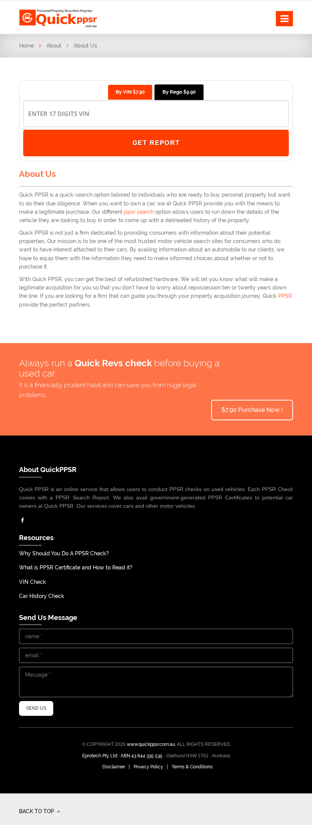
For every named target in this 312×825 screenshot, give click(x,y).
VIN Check (32, 582)
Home (26, 46)
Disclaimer (113, 767)
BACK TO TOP (37, 811)
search (144, 212)
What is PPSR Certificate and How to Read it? (75, 567)
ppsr (129, 212)
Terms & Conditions (192, 767)
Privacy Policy (148, 767)
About (53, 46)
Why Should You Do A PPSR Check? (64, 553)
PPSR (285, 296)
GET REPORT (156, 142)
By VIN (130, 92)
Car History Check (41, 596)
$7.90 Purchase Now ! (252, 409)
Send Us (36, 708)
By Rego (179, 92)
